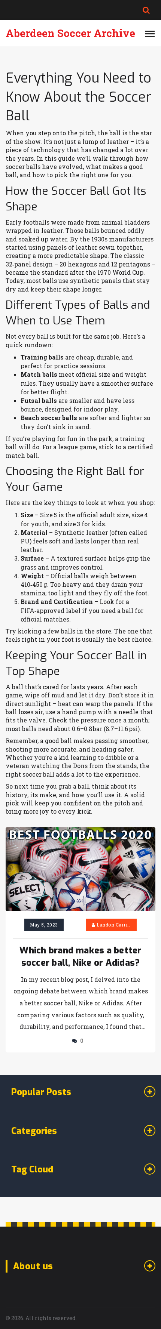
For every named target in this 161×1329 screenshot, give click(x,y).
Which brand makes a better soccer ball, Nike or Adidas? (80, 956)
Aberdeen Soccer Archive (70, 33)
